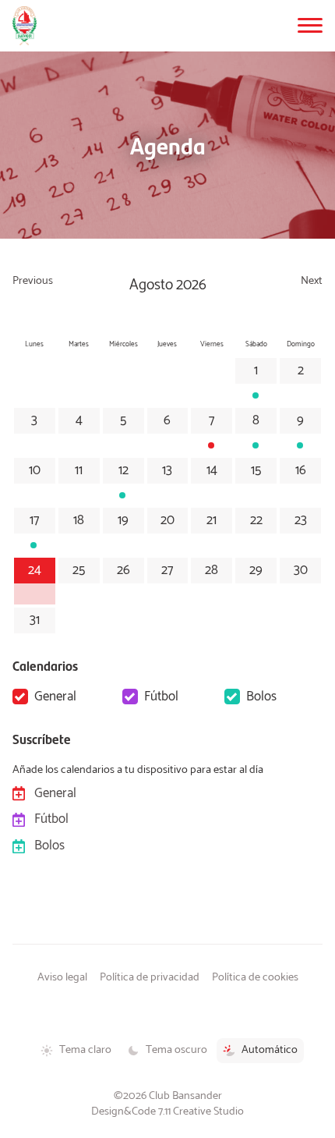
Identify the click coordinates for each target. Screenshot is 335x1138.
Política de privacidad (149, 977)
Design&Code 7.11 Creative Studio (167, 1111)
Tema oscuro (176, 1050)
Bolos (261, 696)
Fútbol (161, 696)
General (55, 696)
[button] (310, 25)
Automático (270, 1050)
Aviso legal (62, 977)
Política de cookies (255, 977)
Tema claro (85, 1050)
